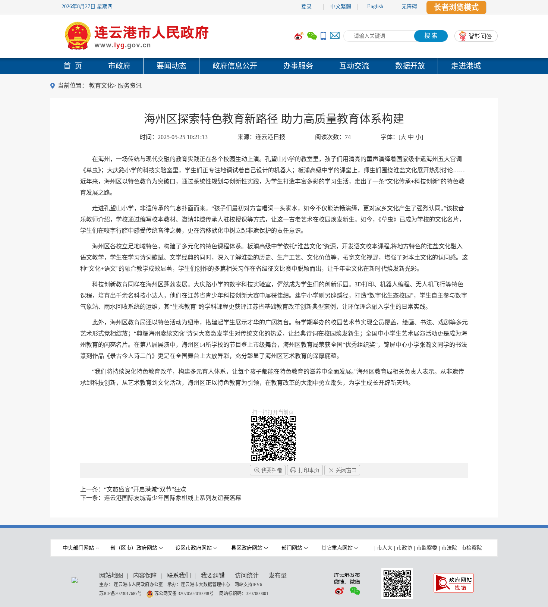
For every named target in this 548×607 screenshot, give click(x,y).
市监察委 (426, 548)
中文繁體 (340, 6)
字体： (402, 137)
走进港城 (466, 66)
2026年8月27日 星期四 (87, 6)
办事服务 (298, 66)
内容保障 (145, 575)
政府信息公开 (234, 66)
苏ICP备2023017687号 (120, 593)
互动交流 (354, 66)
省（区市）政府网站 (133, 548)
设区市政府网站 (193, 548)
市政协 (404, 548)
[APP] (323, 36)
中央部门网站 (78, 548)
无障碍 (409, 6)
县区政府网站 (246, 548)
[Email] (335, 36)
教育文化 (101, 85)
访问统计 (247, 575)
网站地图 (111, 575)
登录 (306, 6)
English (375, 6)
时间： (174, 137)
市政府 (119, 66)
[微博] (299, 36)
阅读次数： (333, 137)
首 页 (72, 66)
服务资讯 (130, 85)
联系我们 (179, 575)
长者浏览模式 (456, 7)
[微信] (312, 36)
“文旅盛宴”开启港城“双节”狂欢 (145, 489)
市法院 (449, 548)
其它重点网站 (337, 548)
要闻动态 (171, 66)
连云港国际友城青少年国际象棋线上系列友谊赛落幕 (172, 498)
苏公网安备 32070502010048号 (184, 593)
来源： (261, 137)
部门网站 (291, 548)
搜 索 (431, 35)
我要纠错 (213, 575)
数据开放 (410, 66)
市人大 (385, 548)
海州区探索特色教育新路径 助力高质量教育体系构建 (274, 119)
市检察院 (471, 548)
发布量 (278, 575)
